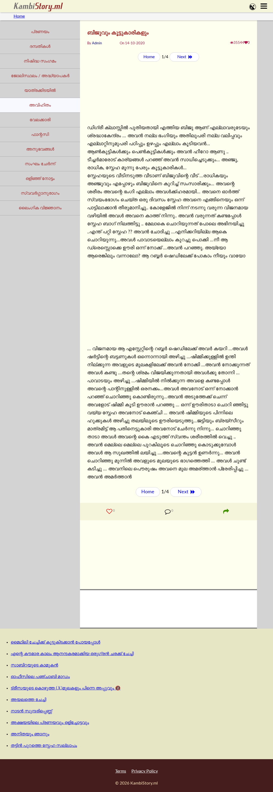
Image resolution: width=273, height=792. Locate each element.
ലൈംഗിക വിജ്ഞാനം (40, 208)
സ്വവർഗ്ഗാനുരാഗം (40, 193)
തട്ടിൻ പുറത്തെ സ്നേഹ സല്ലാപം (44, 745)
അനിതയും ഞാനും (30, 734)
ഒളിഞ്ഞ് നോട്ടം (40, 178)
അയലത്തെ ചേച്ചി (28, 700)
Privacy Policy (144, 771)
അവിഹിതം (40, 105)
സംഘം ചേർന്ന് (40, 164)
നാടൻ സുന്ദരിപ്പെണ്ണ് (31, 711)
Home (19, 16)
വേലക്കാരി (40, 120)
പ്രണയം (40, 32)
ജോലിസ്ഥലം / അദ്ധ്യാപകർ (40, 76)
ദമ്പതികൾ (40, 46)
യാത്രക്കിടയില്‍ (40, 90)
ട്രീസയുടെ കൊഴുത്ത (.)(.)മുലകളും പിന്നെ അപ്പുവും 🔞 (66, 688)
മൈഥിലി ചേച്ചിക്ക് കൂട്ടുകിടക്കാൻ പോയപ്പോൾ (55, 642)
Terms (120, 771)
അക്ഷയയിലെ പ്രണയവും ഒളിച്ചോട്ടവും (50, 722)
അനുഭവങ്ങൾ (40, 149)
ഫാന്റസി (40, 134)
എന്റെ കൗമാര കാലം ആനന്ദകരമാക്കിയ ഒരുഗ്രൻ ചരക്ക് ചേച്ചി (72, 654)
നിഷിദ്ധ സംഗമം (40, 61)
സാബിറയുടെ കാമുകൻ (34, 665)
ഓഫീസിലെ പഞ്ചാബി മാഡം (40, 677)
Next (182, 57)
